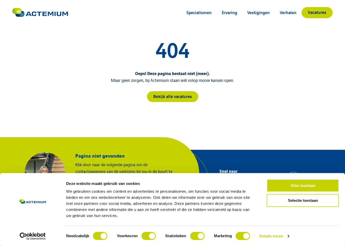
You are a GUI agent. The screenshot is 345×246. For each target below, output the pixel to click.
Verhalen (288, 12)
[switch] (148, 236)
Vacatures (317, 12)
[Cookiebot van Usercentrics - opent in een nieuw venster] (33, 236)
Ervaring (229, 12)
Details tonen (271, 236)
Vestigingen (258, 12)
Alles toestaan (302, 185)
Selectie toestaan (303, 200)
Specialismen (199, 12)
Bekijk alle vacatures (172, 96)
